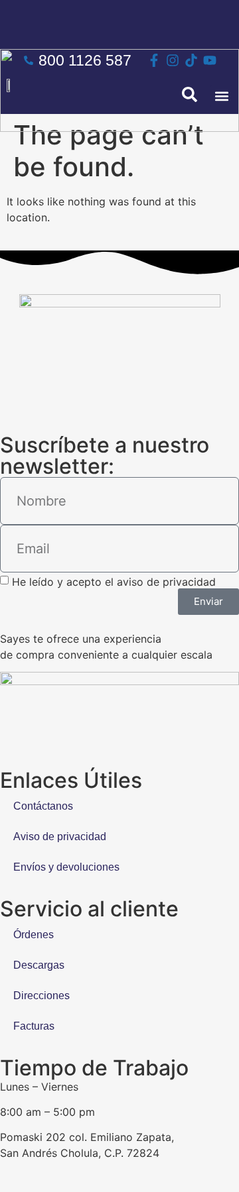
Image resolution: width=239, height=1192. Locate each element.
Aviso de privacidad (59, 836)
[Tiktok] (191, 60)
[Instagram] (172, 60)
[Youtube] (209, 60)
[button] (221, 96)
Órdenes (33, 934)
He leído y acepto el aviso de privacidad (114, 581)
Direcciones (41, 995)
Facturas (33, 1026)
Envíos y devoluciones (66, 867)
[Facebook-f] (154, 60)
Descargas (38, 965)
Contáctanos (43, 806)
